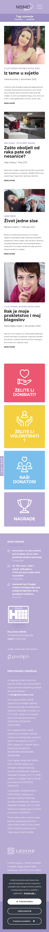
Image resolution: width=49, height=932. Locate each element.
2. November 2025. (28, 79)
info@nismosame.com (21, 695)
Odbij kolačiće (24, 911)
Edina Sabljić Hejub (13, 326)
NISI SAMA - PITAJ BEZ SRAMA (19, 143)
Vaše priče (10, 216)
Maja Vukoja (10, 162)
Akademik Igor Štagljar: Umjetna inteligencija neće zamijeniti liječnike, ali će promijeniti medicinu (26, 589)
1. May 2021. (22, 162)
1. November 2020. (32, 326)
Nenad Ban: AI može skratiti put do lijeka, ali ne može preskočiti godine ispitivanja (27, 553)
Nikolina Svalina (11, 227)
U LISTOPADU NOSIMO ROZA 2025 (22, 68)
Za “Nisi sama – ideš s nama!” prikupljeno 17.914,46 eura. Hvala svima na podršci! (26, 571)
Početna (18, 19)
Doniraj (2, 466)
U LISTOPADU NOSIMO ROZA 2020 (22, 306)
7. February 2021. (27, 227)
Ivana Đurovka (11, 79)
